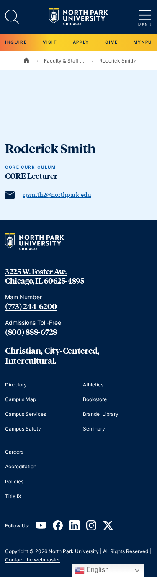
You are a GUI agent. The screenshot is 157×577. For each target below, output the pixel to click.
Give (111, 41)
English (97, 569)
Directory (16, 384)
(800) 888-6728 (31, 332)
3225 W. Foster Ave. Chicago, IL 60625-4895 (44, 276)
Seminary (94, 429)
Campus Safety (23, 429)
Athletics (93, 384)
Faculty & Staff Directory (65, 60)
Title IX (13, 496)
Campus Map (20, 399)
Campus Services (25, 414)
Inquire (16, 41)
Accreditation (20, 466)
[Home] (26, 60)
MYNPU (143, 41)
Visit (50, 41)
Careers (14, 452)
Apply (81, 41)
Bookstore (95, 399)
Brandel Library (100, 414)
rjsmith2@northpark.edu (57, 194)
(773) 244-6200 (31, 306)
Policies (14, 481)
